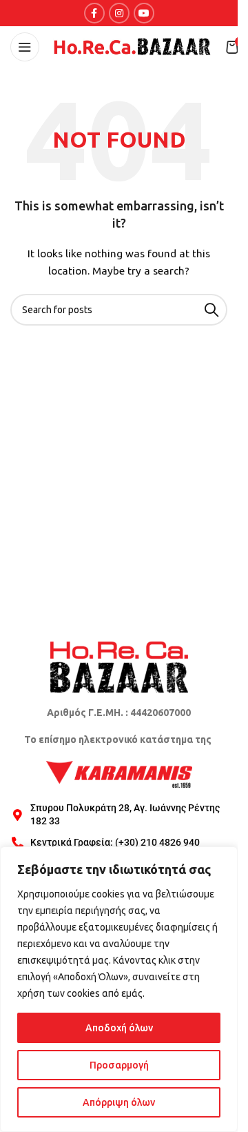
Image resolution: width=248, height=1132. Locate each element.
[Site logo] (132, 46)
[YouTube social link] (144, 13)
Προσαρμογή (119, 1065)
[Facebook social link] (94, 13)
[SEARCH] (211, 310)
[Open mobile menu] (24, 47)
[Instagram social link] (119, 13)
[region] (119, 989)
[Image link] (119, 665)
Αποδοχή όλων (119, 1027)
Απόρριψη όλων (119, 1102)
